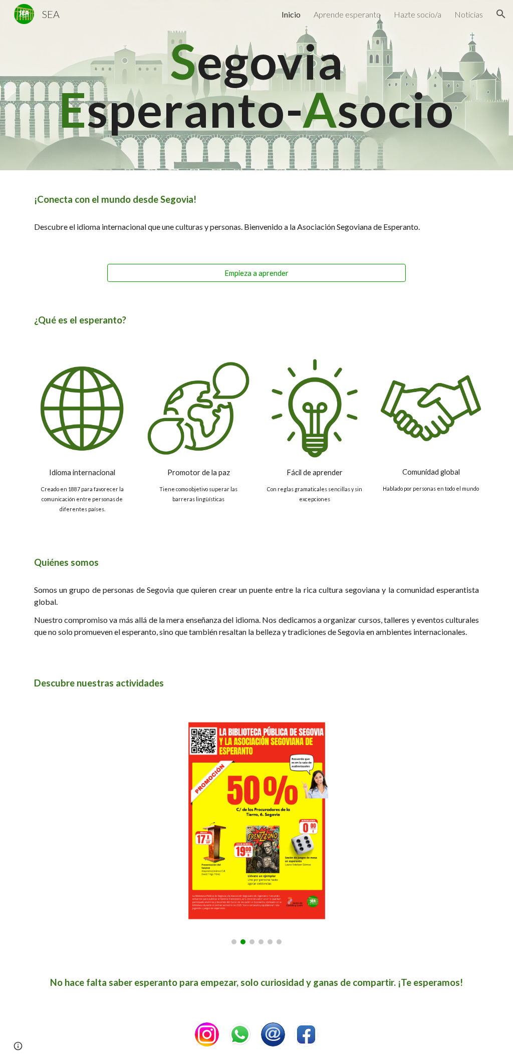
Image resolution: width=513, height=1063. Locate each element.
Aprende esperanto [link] (347, 14)
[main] (256, 85)
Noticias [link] (468, 14)
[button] (501, 14)
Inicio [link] (291, 14)
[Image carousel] (256, 831)
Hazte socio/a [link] (417, 14)
